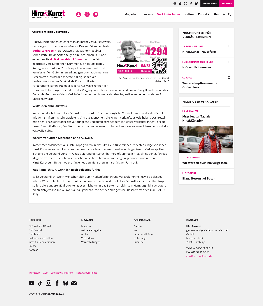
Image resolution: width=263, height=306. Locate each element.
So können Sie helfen (41, 238)
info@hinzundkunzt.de (199, 256)
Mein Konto (78, 14)
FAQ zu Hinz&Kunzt (40, 226)
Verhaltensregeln (44, 50)
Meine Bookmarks (96, 14)
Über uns (146, 14)
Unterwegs (140, 238)
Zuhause (139, 242)
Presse (33, 246)
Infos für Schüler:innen (42, 242)
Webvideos (87, 238)
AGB (45, 272)
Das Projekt (35, 230)
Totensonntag (191, 157)
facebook (191, 3)
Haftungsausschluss (86, 272)
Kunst (137, 230)
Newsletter (210, 3)
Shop (217, 14)
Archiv (84, 234)
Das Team (34, 234)
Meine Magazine (87, 14)
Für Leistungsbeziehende (197, 61)
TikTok (180, 3)
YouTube (175, 3)
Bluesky (196, 3)
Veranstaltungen (90, 242)
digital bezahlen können (67, 59)
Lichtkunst (189, 173)
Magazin (130, 14)
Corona (187, 77)
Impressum (34, 272)
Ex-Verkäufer (190, 111)
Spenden (227, 3)
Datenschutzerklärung (62, 272)
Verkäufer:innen (168, 14)
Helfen (189, 14)
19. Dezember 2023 (192, 46)
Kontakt (203, 14)
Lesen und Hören (144, 234)
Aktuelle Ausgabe (91, 230)
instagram (185, 3)
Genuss (138, 226)
